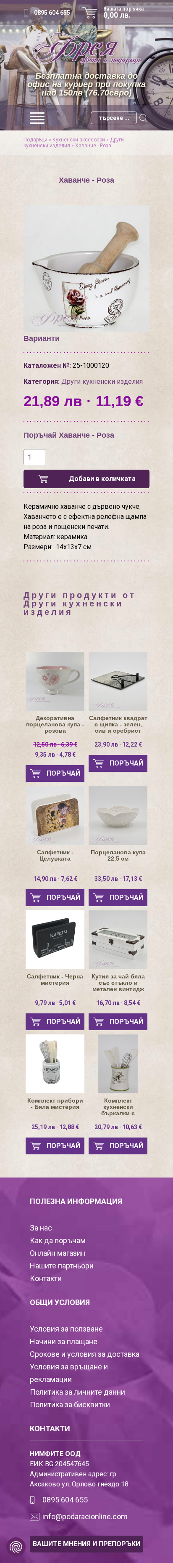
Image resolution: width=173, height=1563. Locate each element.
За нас (41, 1227)
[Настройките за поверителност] (16, 1547)
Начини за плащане (63, 1341)
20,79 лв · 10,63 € (118, 1127)
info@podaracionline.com (85, 1516)
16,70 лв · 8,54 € (118, 1002)
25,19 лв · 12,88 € (55, 1127)
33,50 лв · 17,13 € (118, 878)
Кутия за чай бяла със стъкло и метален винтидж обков (118, 982)
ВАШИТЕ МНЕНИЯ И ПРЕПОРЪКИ (86, 1544)
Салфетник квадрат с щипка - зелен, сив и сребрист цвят (118, 724)
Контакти (46, 1278)
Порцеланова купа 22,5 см (118, 855)
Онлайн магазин (57, 1253)
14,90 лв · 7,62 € (55, 878)
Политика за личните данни (77, 1392)
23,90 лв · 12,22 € (118, 744)
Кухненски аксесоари (78, 140)
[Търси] (143, 118)
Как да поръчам (58, 1240)
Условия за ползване (66, 1328)
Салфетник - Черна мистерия (55, 979)
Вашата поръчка (123, 12)
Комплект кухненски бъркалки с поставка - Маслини (118, 1107)
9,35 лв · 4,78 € (55, 749)
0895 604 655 (52, 12)
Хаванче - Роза (93, 146)
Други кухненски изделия (102, 381)
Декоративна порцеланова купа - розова (55, 724)
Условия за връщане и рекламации (69, 1373)
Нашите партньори (62, 1265)
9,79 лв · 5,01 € (55, 1002)
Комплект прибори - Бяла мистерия (55, 1104)
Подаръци (35, 140)
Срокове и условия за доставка (84, 1354)
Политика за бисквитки (70, 1404)
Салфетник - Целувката (55, 855)
